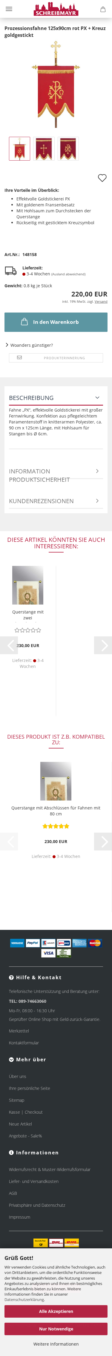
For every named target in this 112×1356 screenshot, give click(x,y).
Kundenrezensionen (41, 501)
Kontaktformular (24, 1043)
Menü (9, 9)
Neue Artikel (20, 1124)
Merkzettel (19, 1031)
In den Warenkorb (56, 321)
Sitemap (16, 1100)
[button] (9, 645)
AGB (13, 1193)
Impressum (19, 1217)
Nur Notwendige (56, 1329)
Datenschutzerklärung (24, 1299)
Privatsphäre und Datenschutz (37, 1205)
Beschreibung (31, 398)
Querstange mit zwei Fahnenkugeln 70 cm (28, 615)
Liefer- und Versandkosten (34, 1181)
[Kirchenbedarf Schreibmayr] (56, 9)
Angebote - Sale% (25, 1136)
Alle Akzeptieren (56, 1311)
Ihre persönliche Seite (29, 1088)
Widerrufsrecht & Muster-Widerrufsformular (49, 1169)
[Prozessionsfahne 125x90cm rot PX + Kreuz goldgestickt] (56, 82)
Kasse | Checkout (26, 1112)
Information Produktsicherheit (39, 473)
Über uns (17, 1076)
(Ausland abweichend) (68, 274)
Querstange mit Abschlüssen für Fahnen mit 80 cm (55, 811)
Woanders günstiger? (31, 345)
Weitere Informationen (56, 1344)
